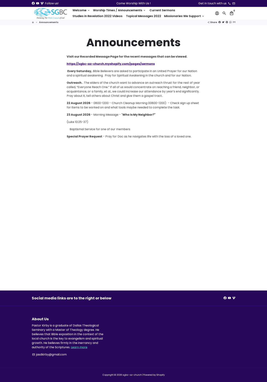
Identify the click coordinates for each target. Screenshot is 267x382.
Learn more (79, 347)
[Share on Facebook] (220, 22)
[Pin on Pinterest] (227, 22)
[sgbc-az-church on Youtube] (37, 3)
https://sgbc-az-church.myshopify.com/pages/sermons (111, 64)
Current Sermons (162, 10)
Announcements (48, 22)
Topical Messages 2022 (143, 16)
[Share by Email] (234, 22)
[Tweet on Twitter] (223, 22)
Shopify (160, 374)
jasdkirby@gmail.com (49, 354)
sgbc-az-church (132, 374)
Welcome (81, 10)
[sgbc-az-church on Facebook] (33, 3)
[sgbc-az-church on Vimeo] (42, 3)
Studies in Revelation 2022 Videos (97, 16)
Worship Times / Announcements (119, 10)
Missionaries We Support (184, 16)
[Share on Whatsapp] (230, 22)
